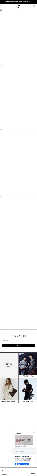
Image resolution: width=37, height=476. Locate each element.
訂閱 (18, 345)
